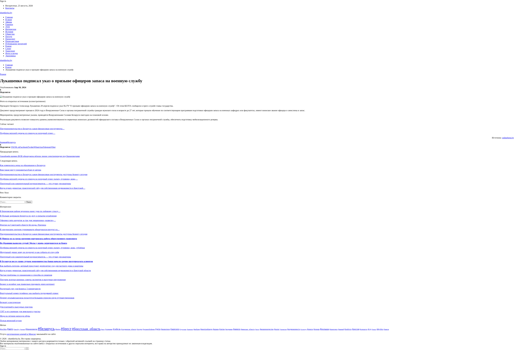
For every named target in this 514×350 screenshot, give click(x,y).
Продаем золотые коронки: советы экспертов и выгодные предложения (33, 279)
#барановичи (31, 329)
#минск (236, 329)
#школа (386, 329)
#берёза (57, 329)
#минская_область (248, 329)
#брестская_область (86, 329)
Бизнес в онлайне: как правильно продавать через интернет (27, 284)
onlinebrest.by (508, 138)
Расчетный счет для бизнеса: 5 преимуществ (20, 289)
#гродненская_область (128, 329)
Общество (10, 34)
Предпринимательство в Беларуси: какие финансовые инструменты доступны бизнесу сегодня (43, 234)
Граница (9, 24)
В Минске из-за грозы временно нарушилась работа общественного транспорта (38, 238)
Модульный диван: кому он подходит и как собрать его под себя (29, 252)
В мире (8, 19)
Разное (8, 46)
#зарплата (174, 329)
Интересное (10, 29)
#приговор (334, 329)
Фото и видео (11, 53)
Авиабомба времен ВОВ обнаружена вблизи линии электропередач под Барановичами (40, 156)
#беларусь (11, 142)
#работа (348, 329)
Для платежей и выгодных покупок (16, 307)
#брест (66, 329)
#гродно (139, 329)
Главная (9, 17)
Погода (8, 36)
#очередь (304, 329)
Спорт (8, 48)
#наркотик (283, 329)
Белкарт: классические (10, 302)
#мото (257, 329)
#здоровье (183, 329)
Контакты (9, 8)
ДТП (7, 27)
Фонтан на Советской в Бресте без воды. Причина (23, 225)
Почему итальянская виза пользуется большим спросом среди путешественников (37, 298)
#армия (3, 142)
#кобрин (197, 329)
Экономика (10, 56)
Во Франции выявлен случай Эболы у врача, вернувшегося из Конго (33, 243)
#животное (165, 329)
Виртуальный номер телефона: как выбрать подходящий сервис (29, 293)
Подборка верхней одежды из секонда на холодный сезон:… (27, 133)
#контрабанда (206, 329)
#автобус (17, 329)
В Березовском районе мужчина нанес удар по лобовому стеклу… (30, 211)
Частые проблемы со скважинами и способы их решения (26, 275)
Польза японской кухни (11, 320)
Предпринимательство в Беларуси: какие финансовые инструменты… (32, 129)
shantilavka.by (6, 13)
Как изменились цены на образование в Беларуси (22, 165)
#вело (103, 329)
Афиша (8, 22)
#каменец (190, 329)
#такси (374, 329)
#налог (277, 329)
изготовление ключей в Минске (21, 334)
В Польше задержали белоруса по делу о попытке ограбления (28, 216)
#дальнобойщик (149, 329)
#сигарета (363, 329)
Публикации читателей (16, 44)
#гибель (117, 329)
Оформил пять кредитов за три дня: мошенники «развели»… (28, 220)
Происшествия (12, 41)
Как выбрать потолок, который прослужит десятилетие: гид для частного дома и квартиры (41, 266)
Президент (10, 39)
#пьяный (341, 329)
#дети (157, 329)
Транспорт (10, 51)
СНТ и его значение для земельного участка (20, 311)
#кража (216, 329)
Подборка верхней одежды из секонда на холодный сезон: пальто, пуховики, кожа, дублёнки (42, 248)
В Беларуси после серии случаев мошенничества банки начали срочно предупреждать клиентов (46, 261)
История (9, 32)
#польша (324, 329)
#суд (369, 329)
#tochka (3, 329)
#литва (222, 329)
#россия (355, 329)
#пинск (310, 329)
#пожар (316, 329)
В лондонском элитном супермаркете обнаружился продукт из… (30, 229)
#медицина (229, 329)
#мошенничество (267, 329)
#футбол (380, 329)
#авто (10, 329)
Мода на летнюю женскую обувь (15, 316)
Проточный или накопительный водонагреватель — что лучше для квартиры (35, 257)
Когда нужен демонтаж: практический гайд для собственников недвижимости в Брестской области (45, 270)
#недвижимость (293, 329)
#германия (108, 329)
